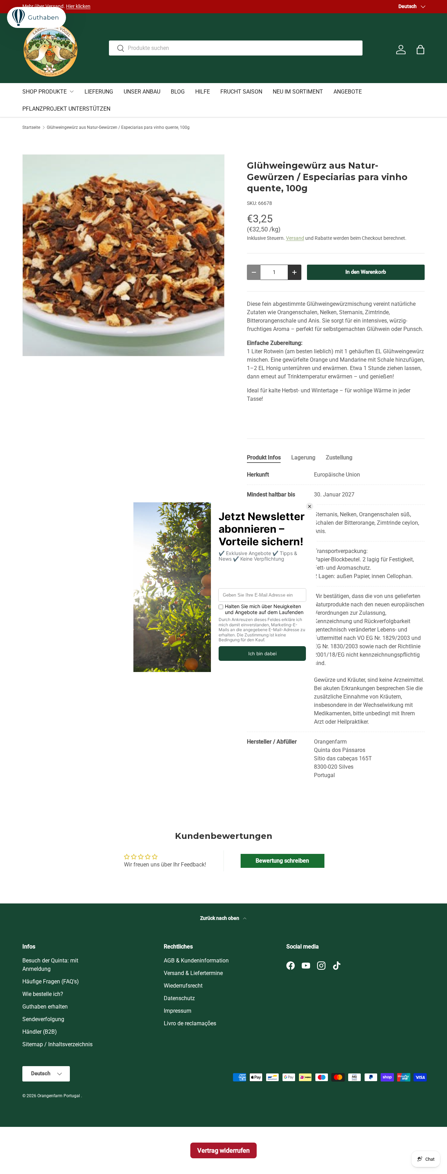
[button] (420, 49)
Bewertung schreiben (282, 860)
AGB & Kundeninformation (196, 960)
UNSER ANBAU (142, 91)
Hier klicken (78, 6)
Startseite (31, 127)
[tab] (264, 457)
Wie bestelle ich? (42, 994)
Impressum (177, 1010)
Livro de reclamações (190, 1023)
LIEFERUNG (99, 91)
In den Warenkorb (365, 272)
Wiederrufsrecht (183, 985)
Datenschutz (179, 998)
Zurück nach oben (220, 918)
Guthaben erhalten (45, 1006)
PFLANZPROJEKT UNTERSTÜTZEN (66, 108)
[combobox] (236, 48)
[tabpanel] (336, 625)
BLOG (178, 91)
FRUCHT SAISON (241, 91)
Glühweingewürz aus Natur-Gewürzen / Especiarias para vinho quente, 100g (118, 127)
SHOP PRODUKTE (44, 91)
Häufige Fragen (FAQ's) (50, 981)
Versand (295, 238)
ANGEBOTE (348, 91)
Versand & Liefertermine (193, 973)
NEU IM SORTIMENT (298, 91)
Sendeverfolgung (43, 1019)
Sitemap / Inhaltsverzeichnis (57, 1044)
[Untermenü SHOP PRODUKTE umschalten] (71, 91)
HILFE (202, 91)
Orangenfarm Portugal (59, 1095)
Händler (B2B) (39, 1031)
